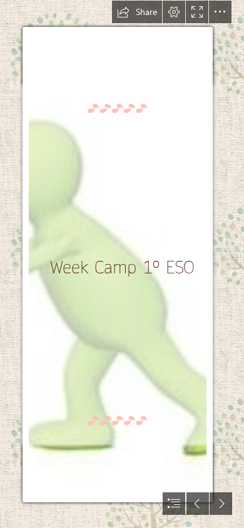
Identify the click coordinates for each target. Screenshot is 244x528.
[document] (122, 264)
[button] (137, 12)
